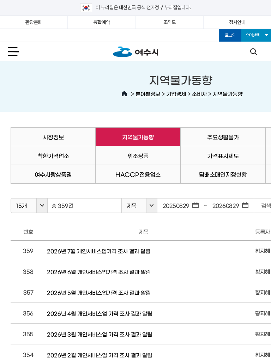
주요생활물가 (223, 137)
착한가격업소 (53, 155)
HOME (124, 93)
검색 (253, 51)
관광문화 (33, 22)
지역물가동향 (227, 93)
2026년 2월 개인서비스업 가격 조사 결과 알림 (99, 354)
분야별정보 (148, 93)
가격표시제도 (223, 155)
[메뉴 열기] (17, 51)
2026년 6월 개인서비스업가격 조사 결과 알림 (99, 271)
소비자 (199, 93)
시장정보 (53, 137)
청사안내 (237, 22)
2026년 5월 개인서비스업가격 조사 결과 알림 (99, 292)
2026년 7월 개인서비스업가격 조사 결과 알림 (98, 250)
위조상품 (138, 155)
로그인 (230, 35)
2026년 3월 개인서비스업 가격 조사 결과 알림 (99, 334)
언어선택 (253, 35)
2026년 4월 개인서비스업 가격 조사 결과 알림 (99, 313)
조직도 (169, 22)
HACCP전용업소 (138, 174)
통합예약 (101, 22)
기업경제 (176, 93)
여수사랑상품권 (53, 174)
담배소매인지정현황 (223, 174)
